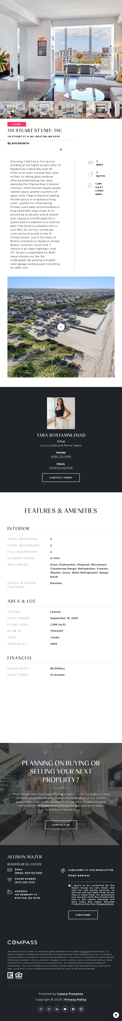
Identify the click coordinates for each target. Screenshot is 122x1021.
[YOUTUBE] (65, 1009)
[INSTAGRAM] (41, 1009)
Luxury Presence (70, 993)
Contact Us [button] (61, 825)
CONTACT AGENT (61, 477)
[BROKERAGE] (81, 1009)
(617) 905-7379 (25, 882)
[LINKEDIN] (57, 1009)
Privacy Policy (105, 904)
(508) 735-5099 (61, 456)
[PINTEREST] (73, 1009)
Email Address (79, 875)
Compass (84, 951)
